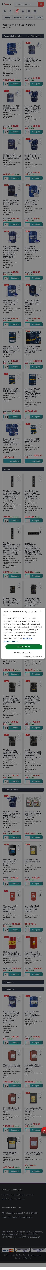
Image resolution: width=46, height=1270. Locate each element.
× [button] (41, 610)
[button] (23, 652)
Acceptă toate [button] (23, 647)
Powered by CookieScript (33, 657)
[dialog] (23, 633)
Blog (43, 1131)
